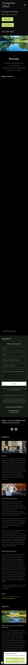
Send (14, 384)
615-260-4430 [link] (8, 32)
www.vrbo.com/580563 (8, 598)
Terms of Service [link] (15, 389)
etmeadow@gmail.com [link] (14, 410)
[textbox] (14, 348)
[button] (24, 5)
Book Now (7, 19)
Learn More (8, 25)
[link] (10, 7)
